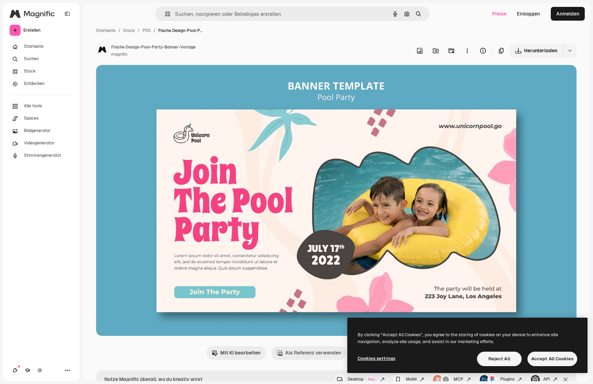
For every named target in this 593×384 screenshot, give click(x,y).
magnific (119, 54)
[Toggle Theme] (39, 370)
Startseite (106, 30)
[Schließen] (565, 379)
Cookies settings (376, 358)
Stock (129, 30)
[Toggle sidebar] (67, 13)
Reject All (499, 359)
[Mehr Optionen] (467, 50)
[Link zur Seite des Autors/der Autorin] (102, 51)
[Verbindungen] (15, 370)
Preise (499, 14)
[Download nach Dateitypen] (570, 50)
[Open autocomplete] (164, 14)
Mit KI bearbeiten (240, 353)
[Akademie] (27, 370)
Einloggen (528, 14)
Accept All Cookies (552, 359)
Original (140, 78)
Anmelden (567, 14)
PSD (146, 30)
